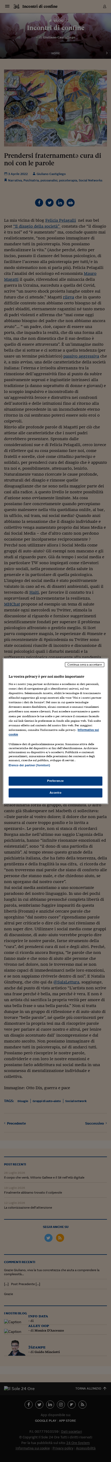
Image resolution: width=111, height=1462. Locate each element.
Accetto (56, 792)
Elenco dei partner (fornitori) (29, 765)
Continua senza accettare (84, 664)
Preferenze (55, 780)
